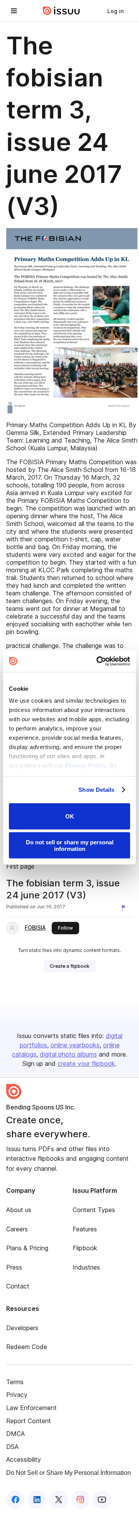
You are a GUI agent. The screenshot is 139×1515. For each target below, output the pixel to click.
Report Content (28, 1421)
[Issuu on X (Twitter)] (58, 1499)
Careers (17, 1229)
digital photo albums (68, 1054)
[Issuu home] (61, 11)
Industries (86, 1267)
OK (69, 816)
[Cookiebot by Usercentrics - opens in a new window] (98, 661)
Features (85, 1229)
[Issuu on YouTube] (102, 1499)
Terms (15, 1382)
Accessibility (23, 1459)
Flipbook (85, 1248)
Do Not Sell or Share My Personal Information (68, 1472)
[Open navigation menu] (14, 11)
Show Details (96, 789)
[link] (115, 11)
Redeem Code (26, 1347)
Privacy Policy (85, 765)
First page (20, 866)
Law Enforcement (31, 1408)
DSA (12, 1447)
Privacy (16, 1394)
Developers (22, 1328)
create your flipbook (86, 1063)
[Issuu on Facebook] (15, 1499)
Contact (17, 1286)
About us (18, 1210)
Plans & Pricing (27, 1248)
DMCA (15, 1433)
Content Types (94, 1210)
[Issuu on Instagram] (80, 1499)
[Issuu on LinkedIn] (37, 1499)
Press (14, 1267)
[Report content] (125, 907)
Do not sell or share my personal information (70, 845)
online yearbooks (75, 1045)
